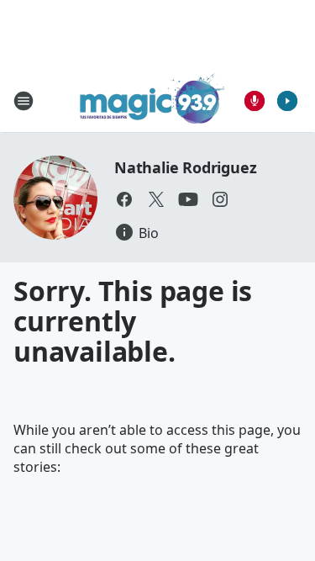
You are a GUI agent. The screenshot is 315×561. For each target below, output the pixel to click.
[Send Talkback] (254, 101)
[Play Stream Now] (287, 101)
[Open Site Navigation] (23, 101)
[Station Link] (152, 100)
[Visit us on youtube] (188, 199)
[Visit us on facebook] (124, 199)
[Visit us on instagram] (220, 199)
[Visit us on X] (156, 199)
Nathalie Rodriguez (185, 167)
